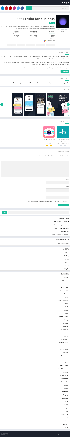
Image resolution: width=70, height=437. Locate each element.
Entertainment (64, 329)
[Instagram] (14, 8)
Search (4, 212)
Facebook (49, 45)
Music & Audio (64, 365)
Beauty (48, 16)
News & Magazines (63, 369)
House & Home (64, 346)
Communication (63, 316)
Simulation (65, 398)
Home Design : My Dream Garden (60, 234)
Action (66, 277)
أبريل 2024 (66, 262)
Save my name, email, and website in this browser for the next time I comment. (47, 201)
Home (53, 16)
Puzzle (66, 385)
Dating (66, 320)
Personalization (64, 375)
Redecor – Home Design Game (61, 228)
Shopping (65, 395)
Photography (64, 378)
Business (65, 303)
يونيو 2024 (66, 256)
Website (67, 194)
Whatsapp (10, 45)
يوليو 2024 (66, 252)
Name (67, 179)
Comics (66, 313)
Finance (66, 336)
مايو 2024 (67, 259)
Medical (66, 359)
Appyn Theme (61, 434)
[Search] (29, 8)
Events (66, 333)
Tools (66, 411)
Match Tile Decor (65, 231)
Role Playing (64, 391)
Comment (66, 159)
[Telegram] (2, 8)
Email (67, 186)
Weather (65, 424)
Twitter (40, 45)
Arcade (66, 284)
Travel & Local (64, 414)
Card (66, 307)
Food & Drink (64, 339)
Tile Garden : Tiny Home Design (61, 225)
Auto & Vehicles (64, 290)
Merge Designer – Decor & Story (61, 221)
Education (65, 323)
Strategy (65, 408)
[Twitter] (18, 8)
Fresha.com (52, 33)
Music (66, 362)
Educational (65, 326)
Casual (66, 310)
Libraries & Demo (63, 349)
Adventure (65, 281)
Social (66, 401)
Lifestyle (65, 352)
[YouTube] (10, 8)
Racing (66, 388)
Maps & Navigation (63, 356)
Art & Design (64, 287)
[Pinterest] (6, 8)
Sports (66, 404)
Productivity (64, 382)
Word (66, 427)
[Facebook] (22, 8)
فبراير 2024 (66, 269)
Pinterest (30, 45)
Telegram (20, 45)
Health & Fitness (63, 342)
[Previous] (68, 104)
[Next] (2, 104)
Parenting (65, 372)
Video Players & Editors (62, 421)
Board (66, 297)
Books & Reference (63, 300)
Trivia (66, 417)
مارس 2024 (66, 265)
